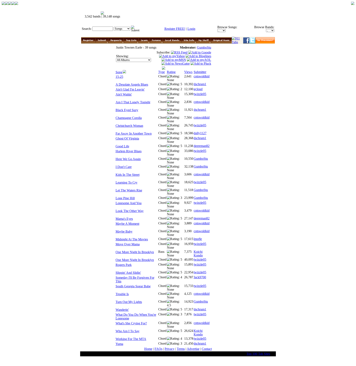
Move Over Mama (128, 244)
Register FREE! (174, 28)
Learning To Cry (126, 182)
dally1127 (200, 133)
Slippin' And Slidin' (128, 272)
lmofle (198, 239)
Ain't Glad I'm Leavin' (130, 89)
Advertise (193, 349)
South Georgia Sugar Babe (133, 286)
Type (161, 72)
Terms (181, 349)
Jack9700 (200, 277)
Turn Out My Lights (129, 302)
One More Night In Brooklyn (135, 252)
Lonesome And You (129, 203)
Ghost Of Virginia (127, 138)
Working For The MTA (131, 339)
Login (191, 28)
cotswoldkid (202, 76)
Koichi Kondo (198, 253)
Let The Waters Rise (129, 190)
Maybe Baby (124, 231)
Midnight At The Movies (132, 239)
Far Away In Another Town (134, 133)
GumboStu (204, 47)
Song (119, 72)
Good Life (122, 146)
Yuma (119, 344)
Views (188, 72)
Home (148, 349)
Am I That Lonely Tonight (133, 102)
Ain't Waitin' (124, 94)
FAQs (158, 349)
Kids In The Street (127, 174)
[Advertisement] (200, 15)
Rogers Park (124, 265)
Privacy (169, 349)
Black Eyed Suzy (127, 110)
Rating (171, 72)
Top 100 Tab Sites (258, 354)
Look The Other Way (130, 211)
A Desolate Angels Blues (132, 84)
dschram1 (200, 84)
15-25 (119, 76)
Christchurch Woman (129, 125)
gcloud (198, 89)
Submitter (200, 72)
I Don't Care (124, 167)
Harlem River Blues (129, 151)
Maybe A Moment (127, 223)
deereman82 (202, 146)
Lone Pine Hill (125, 198)
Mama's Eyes (124, 218)
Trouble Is (122, 294)
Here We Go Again (128, 159)
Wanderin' (122, 309)
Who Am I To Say (127, 331)
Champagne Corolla (129, 118)
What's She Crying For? (131, 323)
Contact (207, 349)
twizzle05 (200, 94)
